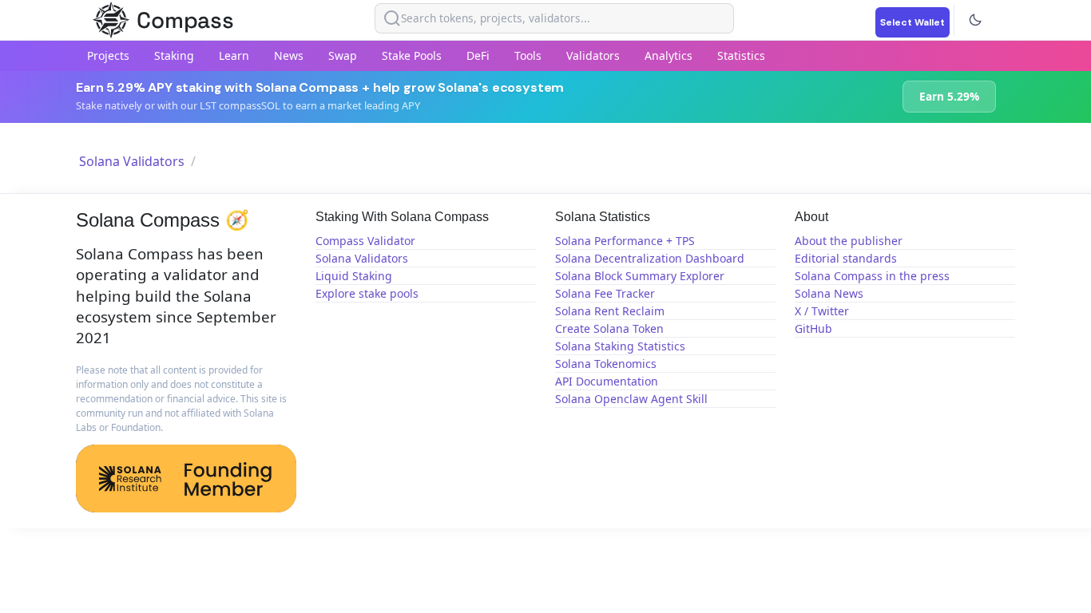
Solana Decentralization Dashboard (649, 258)
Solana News (829, 293)
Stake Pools (412, 55)
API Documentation (606, 381)
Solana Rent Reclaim (610, 310)
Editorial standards (846, 258)
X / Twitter (822, 310)
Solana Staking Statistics (620, 346)
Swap (342, 55)
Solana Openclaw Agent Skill (631, 398)
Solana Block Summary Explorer (639, 275)
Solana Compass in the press (872, 275)
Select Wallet (912, 22)
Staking (174, 55)
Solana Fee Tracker (605, 293)
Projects (108, 55)
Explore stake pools (367, 293)
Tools (528, 55)
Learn (234, 55)
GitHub (813, 328)
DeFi (478, 55)
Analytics (668, 55)
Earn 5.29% (949, 96)
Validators (593, 55)
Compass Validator (365, 240)
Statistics (741, 55)
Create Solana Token (609, 328)
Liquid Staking (353, 275)
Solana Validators (131, 161)
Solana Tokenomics (606, 363)
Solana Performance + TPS (625, 240)
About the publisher (849, 240)
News (288, 55)
